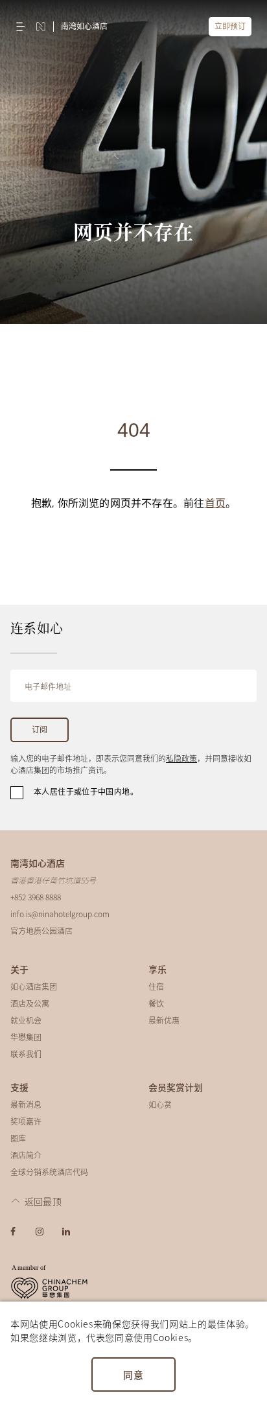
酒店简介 (25, 1154)
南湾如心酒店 (84, 26)
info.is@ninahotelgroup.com (60, 913)
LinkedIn (66, 1231)
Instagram (39, 1231)
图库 (18, 1137)
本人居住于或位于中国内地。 (86, 792)
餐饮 (156, 1003)
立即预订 (230, 26)
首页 (215, 503)
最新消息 (25, 1104)
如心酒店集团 (33, 986)
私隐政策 (181, 758)
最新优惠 (164, 1019)
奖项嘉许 (25, 1121)
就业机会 (25, 1019)
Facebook (12, 1231)
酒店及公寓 (29, 1003)
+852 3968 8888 (35, 896)
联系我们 (25, 1053)
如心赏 (160, 1104)
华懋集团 (25, 1036)
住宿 (156, 986)
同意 (133, 1374)
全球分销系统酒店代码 (49, 1171)
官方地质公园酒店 (41, 930)
